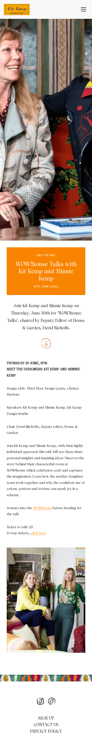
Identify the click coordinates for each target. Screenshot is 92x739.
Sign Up (46, 718)
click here (38, 533)
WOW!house (42, 508)
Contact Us (46, 724)
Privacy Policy (46, 731)
